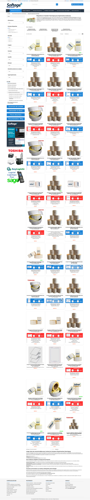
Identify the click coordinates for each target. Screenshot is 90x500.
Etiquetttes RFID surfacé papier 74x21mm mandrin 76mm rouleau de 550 (55, 296)
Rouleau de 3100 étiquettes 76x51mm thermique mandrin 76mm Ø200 (74, 365)
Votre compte (49, 480)
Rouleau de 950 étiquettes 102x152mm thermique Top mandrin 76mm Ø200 (35, 124)
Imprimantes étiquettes (12, 83)
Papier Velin (11, 30)
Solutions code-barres (12, 86)
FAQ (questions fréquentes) (11, 492)
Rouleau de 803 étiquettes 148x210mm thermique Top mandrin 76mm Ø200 (74, 193)
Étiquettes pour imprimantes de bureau (15, 94)
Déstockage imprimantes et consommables (13, 103)
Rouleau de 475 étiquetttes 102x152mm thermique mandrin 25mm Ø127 (35, 228)
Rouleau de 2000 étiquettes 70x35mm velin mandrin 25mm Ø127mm (35, 433)
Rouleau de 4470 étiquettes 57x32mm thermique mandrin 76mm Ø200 (35, 330)
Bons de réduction (49, 488)
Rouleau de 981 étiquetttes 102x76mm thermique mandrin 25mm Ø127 (54, 124)
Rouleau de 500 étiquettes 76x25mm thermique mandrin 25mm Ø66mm (74, 399)
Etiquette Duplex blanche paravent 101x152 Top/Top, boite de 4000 (35, 365)
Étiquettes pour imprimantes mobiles (15, 96)
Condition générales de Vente (12, 489)
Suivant (57, 449)
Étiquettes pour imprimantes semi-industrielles (15, 98)
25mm (10, 38)
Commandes (48, 484)
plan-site (8, 495)
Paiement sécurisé (10, 488)
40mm (10, 40)
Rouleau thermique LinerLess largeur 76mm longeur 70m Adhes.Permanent (74, 433)
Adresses (47, 487)
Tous (9, 28)
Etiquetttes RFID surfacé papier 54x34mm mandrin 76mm (74, 262)
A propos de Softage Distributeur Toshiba (14, 485)
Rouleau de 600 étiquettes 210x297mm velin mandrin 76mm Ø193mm (54, 399)
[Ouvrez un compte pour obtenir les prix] (16, 106)
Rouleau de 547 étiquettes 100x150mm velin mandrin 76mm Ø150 (35, 296)
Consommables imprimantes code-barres (15, 88)
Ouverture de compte (10, 487)
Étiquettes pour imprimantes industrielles (16, 100)
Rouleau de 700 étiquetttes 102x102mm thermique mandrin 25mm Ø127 (55, 193)
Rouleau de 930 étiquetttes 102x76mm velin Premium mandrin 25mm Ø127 (74, 124)
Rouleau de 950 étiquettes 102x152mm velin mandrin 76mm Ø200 (35, 159)
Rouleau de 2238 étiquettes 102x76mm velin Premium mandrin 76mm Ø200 (35, 89)
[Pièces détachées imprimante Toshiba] (16, 114)
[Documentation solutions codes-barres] (16, 118)
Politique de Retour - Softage (12, 491)
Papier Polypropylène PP (13, 32)
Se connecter (76, 0)
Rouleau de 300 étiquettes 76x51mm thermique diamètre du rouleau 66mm (54, 433)
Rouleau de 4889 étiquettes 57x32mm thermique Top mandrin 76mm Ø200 (54, 330)
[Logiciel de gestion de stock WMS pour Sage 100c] (16, 175)
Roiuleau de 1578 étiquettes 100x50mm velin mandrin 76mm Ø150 (54, 262)
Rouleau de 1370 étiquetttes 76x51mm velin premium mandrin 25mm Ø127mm (74, 55)
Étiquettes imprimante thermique (14, 92)
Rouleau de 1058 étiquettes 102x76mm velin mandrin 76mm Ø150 (74, 296)
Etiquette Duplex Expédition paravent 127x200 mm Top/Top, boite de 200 (54, 365)
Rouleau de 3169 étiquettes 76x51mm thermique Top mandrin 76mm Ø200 (35, 399)
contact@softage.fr (24, 0)
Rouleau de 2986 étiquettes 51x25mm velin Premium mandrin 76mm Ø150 (35, 262)
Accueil (8, 81)
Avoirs (47, 485)
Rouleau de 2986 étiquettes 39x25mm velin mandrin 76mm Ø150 (74, 228)
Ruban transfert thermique (13, 90)
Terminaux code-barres (12, 85)
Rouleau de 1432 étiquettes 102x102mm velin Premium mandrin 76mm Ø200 (74, 89)
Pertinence (72, 34)
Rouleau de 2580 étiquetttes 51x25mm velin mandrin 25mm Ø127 (35, 55)
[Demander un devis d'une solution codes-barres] (16, 110)
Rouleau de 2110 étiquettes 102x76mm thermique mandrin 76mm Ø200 (54, 55)
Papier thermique (12, 29)
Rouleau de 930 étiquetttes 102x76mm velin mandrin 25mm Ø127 (54, 159)
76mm (10, 41)
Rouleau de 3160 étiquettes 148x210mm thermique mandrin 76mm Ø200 (35, 193)
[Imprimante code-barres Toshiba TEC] (16, 157)
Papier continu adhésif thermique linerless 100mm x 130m (55, 228)
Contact (67, 480)
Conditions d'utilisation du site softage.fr (13, 484)
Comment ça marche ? (30, 487)
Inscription (81, 0)
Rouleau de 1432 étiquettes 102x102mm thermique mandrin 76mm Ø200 (54, 89)
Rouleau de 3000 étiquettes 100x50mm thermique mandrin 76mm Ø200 (74, 330)
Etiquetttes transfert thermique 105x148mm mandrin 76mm (74, 159)
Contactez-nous (9, 493)
